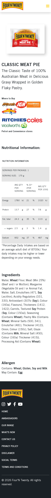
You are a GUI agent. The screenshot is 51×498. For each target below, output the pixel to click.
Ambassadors (10, 419)
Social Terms (9, 460)
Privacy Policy (10, 446)
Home (5, 412)
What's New (8, 432)
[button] (34, 6)
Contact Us (8, 439)
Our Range (8, 425)
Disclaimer (8, 453)
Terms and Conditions (15, 467)
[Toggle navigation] (47, 6)
